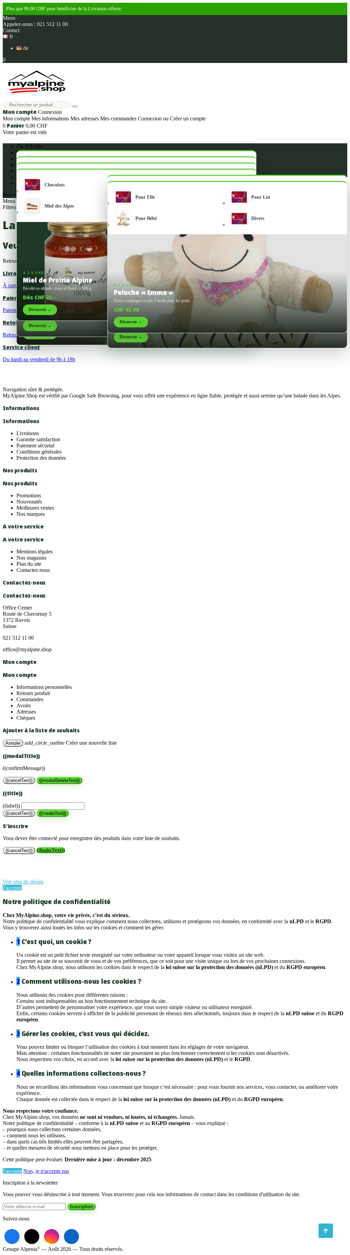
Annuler (13, 743)
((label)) (11, 806)
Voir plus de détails (23, 882)
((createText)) (52, 813)
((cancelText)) (18, 780)
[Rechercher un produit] (75, 106)
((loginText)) (51, 850)
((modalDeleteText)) (59, 780)
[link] (11, 1236)
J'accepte (12, 888)
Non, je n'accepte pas (46, 1171)
